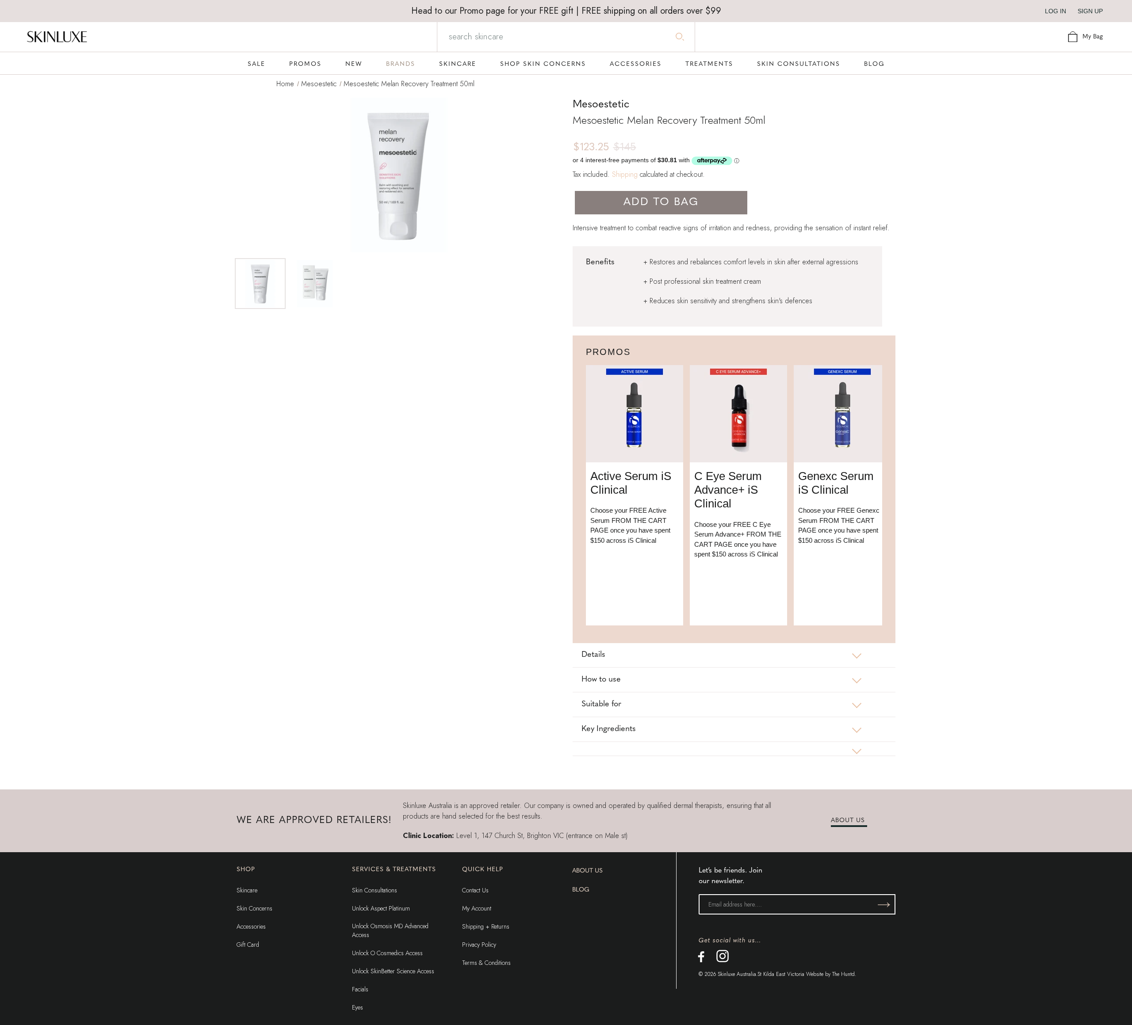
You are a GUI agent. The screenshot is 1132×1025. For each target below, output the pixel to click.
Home (285, 84)
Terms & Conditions (486, 962)
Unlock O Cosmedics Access (387, 953)
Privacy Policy (479, 944)
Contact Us (475, 890)
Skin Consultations (374, 890)
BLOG (580, 890)
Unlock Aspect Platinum (381, 908)
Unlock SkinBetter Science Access (393, 971)
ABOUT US (848, 820)
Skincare (247, 890)
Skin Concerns (254, 908)
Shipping (625, 174)
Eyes (357, 1007)
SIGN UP (1090, 11)
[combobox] (565, 37)
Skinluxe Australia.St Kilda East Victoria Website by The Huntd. (787, 974)
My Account (476, 908)
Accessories (251, 926)
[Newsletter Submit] (883, 904)
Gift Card (248, 944)
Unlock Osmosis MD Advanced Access (390, 930)
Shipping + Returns (485, 926)
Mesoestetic (319, 84)
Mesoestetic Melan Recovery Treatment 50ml (409, 84)
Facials (360, 989)
